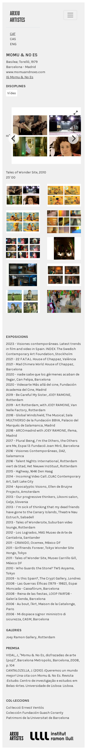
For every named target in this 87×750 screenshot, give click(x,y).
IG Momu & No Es (19, 77)
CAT (12, 34)
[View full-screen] (76, 113)
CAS (13, 39)
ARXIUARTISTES (17, 16)
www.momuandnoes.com (25, 72)
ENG (13, 44)
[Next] (73, 138)
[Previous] (13, 138)
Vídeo (11, 93)
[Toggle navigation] (70, 15)
